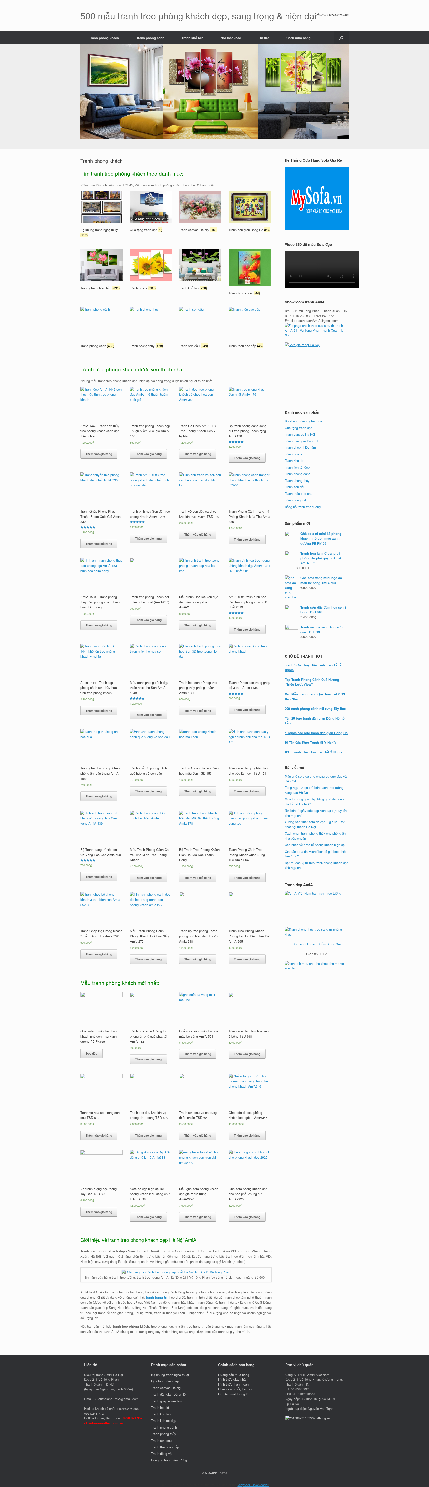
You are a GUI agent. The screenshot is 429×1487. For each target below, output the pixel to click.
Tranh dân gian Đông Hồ (302, 441)
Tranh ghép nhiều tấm (300, 447)
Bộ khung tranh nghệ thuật (304, 421)
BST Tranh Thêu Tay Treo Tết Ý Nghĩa (313, 752)
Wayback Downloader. (253, 1484)
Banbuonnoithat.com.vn (104, 1423)
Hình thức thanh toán (233, 1384)
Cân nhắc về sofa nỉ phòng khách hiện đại (315, 844)
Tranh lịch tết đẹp (297, 467)
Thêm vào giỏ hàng (99, 454)
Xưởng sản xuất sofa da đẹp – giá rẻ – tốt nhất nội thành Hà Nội (315, 824)
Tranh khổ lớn (192, 38)
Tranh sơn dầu (295, 486)
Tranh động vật (295, 500)
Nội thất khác (231, 38)
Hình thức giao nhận (232, 1379)
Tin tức (263, 38)
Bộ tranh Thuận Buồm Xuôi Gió (316, 944)
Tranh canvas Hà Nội (300, 434)
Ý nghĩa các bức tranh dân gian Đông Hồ (316, 732)
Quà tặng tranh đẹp (298, 427)
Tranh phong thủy (297, 480)
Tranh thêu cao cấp (298, 493)
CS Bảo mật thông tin (233, 1394)
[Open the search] (341, 37)
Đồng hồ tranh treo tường (303, 506)
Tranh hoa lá (293, 454)
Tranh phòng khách (104, 38)
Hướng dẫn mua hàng (233, 1374)
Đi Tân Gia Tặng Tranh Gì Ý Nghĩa (310, 742)
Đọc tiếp (91, 1053)
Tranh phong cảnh (150, 38)
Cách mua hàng (298, 38)
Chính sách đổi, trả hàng (235, 1389)
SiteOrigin (211, 1473)
